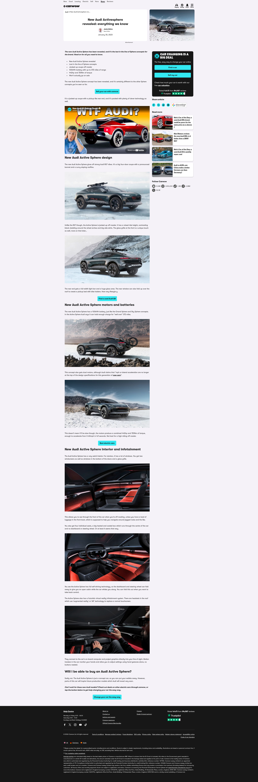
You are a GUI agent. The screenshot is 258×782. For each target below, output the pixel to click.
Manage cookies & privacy (113, 734)
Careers (139, 711)
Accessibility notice (189, 734)
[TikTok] (85, 725)
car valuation (164, 85)
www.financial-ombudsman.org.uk (179, 767)
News (103, 1)
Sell (91, 1)
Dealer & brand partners (144, 714)
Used (71, 1)
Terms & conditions (98, 734)
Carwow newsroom (109, 720)
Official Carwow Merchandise (112, 723)
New (65, 1)
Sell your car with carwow (107, 91)
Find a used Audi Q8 (107, 299)
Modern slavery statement (173, 734)
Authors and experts (109, 717)
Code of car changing (188, 737)
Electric (85, 1)
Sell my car (172, 75)
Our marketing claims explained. (75, 753)
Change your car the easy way (107, 697)
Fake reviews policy (158, 734)
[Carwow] (71, 6)
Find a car (172, 67)
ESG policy (137, 734)
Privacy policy (146, 734)
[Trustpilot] (173, 93)
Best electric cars (107, 443)
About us (105, 711)
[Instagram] (75, 725)
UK (67, 743)
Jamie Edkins (108, 29)
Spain (84, 743)
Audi (66, 12)
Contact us (106, 714)
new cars (117, 375)
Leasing (78, 1)
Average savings (68, 756)
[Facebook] (64, 725)
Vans (97, 1)
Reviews (110, 1)
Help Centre (68, 711)
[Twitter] (70, 725)
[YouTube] (80, 725)
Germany (75, 743)
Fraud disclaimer (128, 734)
